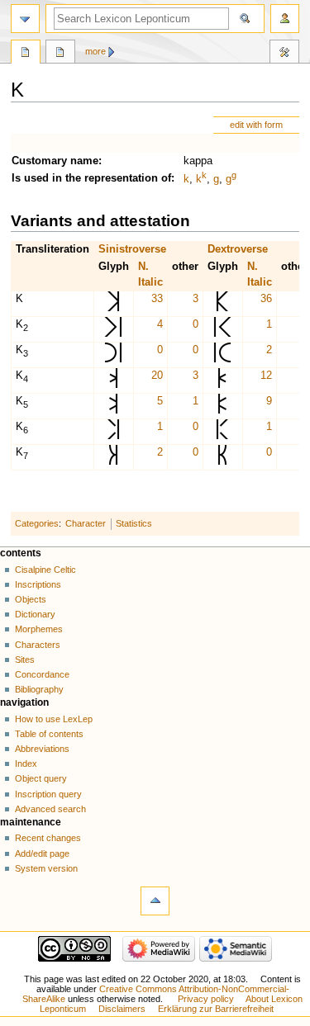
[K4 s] (113, 384)
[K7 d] (222, 461)
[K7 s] (113, 461)
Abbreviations (42, 749)
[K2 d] (222, 333)
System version (46, 868)
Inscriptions (38, 584)
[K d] (222, 308)
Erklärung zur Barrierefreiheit (216, 1009)
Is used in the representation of (91, 178)
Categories (37, 523)
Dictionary (35, 614)
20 (157, 375)
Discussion (60, 53)
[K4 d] (222, 384)
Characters (37, 645)
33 (157, 299)
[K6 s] (113, 436)
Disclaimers (121, 1009)
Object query (41, 778)
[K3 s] (113, 359)
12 (266, 375)
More (95, 51)
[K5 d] (222, 410)
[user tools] (284, 18)
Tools (284, 53)
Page (26, 53)
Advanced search (50, 809)
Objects (30, 599)
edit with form (256, 125)
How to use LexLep (54, 719)
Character (85, 523)
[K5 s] (113, 410)
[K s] (113, 308)
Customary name (55, 161)
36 (266, 299)
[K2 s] (113, 333)
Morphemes (39, 629)
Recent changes (48, 838)
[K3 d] (222, 359)
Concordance (42, 674)
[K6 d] (222, 436)
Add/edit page (42, 853)
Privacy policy (206, 999)
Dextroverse (237, 249)
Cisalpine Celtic (45, 569)
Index (26, 763)
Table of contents (49, 734)
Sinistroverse (132, 249)
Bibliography (39, 689)
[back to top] (155, 901)
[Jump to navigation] (25, 18)
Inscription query (48, 794)
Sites (25, 659)
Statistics (134, 523)
